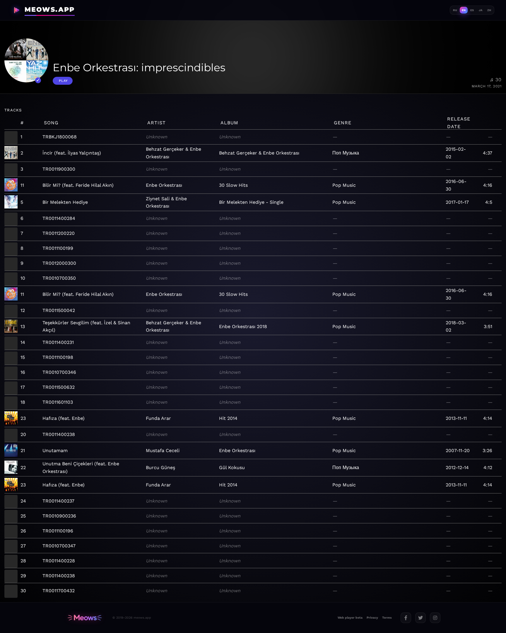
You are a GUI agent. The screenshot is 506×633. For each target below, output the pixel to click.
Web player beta (350, 618)
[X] (420, 617)
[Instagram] (435, 617)
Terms (387, 618)
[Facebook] (406, 617)
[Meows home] (85, 617)
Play (63, 81)
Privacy (372, 618)
